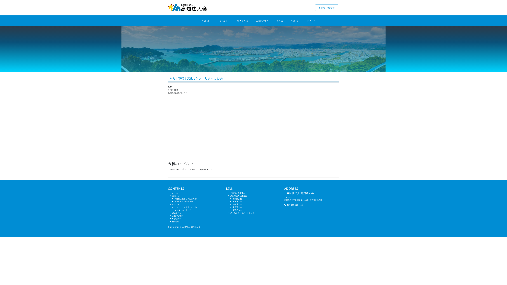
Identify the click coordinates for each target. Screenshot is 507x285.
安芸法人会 (237, 210)
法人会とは (176, 213)
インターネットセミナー (185, 210)
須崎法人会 (237, 204)
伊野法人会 (237, 198)
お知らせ (176, 195)
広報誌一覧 (176, 218)
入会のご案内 (177, 215)
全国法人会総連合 (237, 193)
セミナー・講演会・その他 (186, 207)
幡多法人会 (237, 201)
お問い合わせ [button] (327, 8)
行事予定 (176, 221)
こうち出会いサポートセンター (243, 213)
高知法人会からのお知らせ (186, 198)
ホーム (175, 193)
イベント (176, 204)
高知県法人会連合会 (238, 195)
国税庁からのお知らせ (184, 201)
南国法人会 (237, 207)
